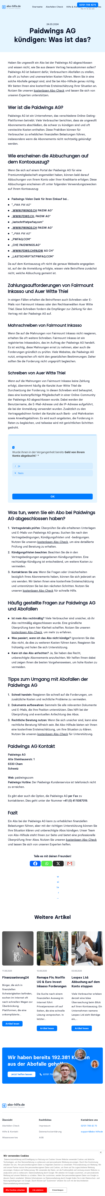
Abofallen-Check (54, 6)
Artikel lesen (12, 1023)
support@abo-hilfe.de (92, 1131)
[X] (58, 863)
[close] (100, 1152)
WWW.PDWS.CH (23, 216)
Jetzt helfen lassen (21, 1074)
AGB (41, 1137)
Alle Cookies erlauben (15, 1190)
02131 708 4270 (87, 4)
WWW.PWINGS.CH (25, 210)
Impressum (44, 1125)
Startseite (37, 6)
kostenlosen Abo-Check (49, 90)
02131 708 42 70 (89, 1125)
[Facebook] (35, 863)
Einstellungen (57, 1190)
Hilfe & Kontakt (74, 6)
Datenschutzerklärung (50, 1131)
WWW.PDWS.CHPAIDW (28, 250)
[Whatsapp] (46, 863)
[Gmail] (69, 863)
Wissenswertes (10, 1137)
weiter (57, 877)
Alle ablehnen (37, 1190)
